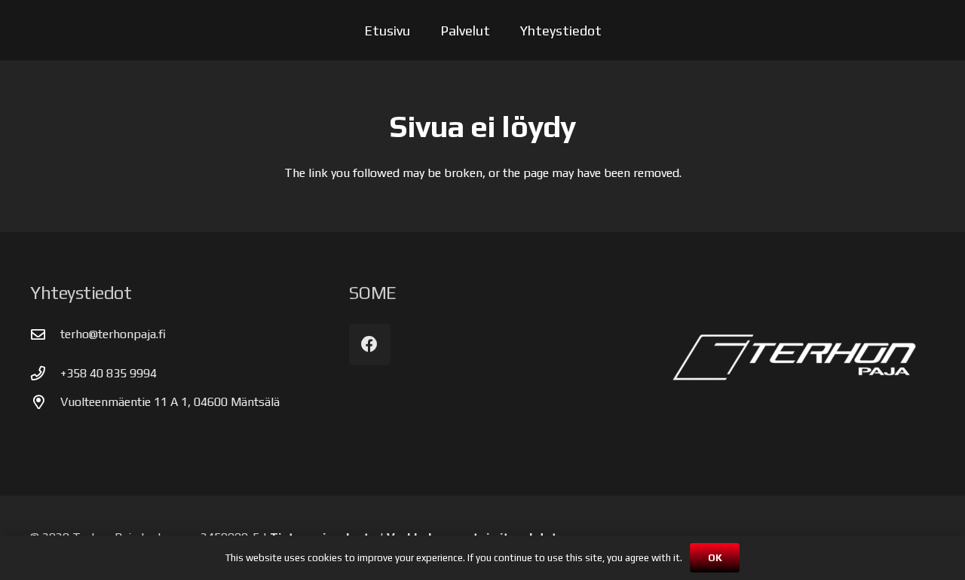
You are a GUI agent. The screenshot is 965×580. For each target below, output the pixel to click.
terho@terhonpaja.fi (113, 334)
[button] (502, 30)
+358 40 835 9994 (108, 373)
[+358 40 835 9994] (45, 373)
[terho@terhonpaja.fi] (45, 334)
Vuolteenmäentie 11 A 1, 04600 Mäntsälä (170, 402)
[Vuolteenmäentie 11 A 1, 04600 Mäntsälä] (45, 402)
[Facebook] (370, 344)
